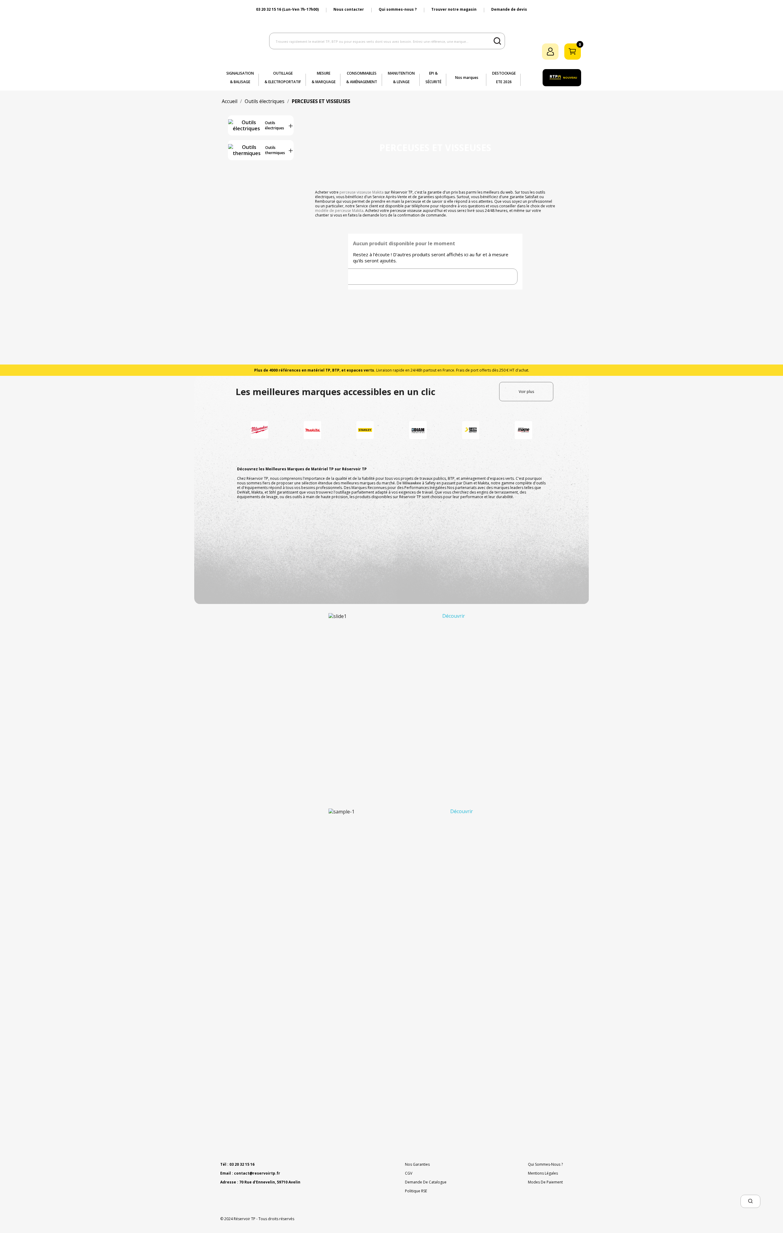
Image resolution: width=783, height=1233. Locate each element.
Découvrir (453, 615)
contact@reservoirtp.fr (257, 1173)
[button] (750, 1201)
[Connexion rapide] (550, 51)
